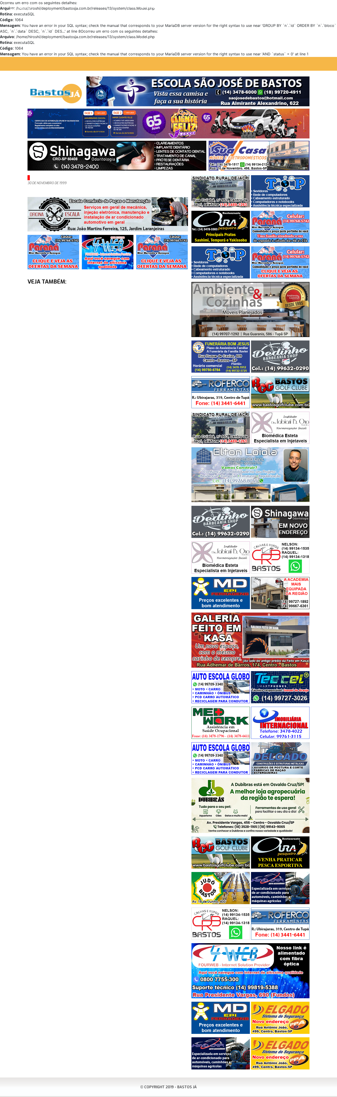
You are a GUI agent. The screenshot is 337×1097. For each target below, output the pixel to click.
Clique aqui (326, 7)
